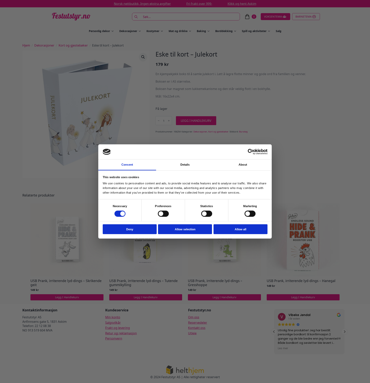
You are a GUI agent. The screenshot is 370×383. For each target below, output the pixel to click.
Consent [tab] (127, 164)
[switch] (163, 214)
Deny (129, 229)
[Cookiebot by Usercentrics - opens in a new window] (250, 152)
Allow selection (185, 229)
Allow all (240, 229)
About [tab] (243, 164)
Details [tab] (185, 164)
